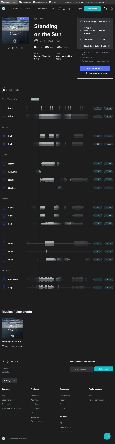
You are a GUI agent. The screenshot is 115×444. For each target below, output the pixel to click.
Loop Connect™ (61, 8)
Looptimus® (36, 404)
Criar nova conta (8, 368)
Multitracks (35, 395)
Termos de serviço (9, 404)
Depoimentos (7, 400)
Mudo (109, 108)
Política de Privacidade (11, 408)
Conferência (65, 395)
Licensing (35, 417)
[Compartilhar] (8, 48)
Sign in (80, 9)
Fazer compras (37, 421)
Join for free (92, 9)
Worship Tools (65, 427)
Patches (34, 413)
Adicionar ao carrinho (95, 68)
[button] (15, 30)
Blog (3, 395)
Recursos (63, 400)
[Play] (4, 90)
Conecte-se (6, 372)
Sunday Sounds (66, 431)
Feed (52, 9)
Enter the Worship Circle (42, 57)
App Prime (35, 400)
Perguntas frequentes (97, 400)
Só (98, 108)
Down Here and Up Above (64, 57)
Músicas (16, 9)
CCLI (62, 423)
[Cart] (105, 8)
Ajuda (70, 9)
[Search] (112, 8)
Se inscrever (103, 369)
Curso (62, 408)
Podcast (63, 404)
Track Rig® (35, 408)
